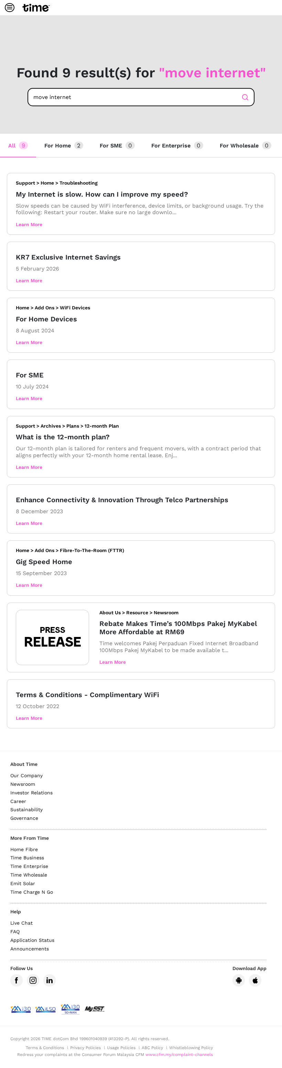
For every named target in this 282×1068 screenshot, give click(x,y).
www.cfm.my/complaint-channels (179, 1054)
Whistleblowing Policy (191, 1047)
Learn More (29, 224)
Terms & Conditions (45, 1047)
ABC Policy (152, 1047)
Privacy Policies (85, 1047)
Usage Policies (121, 1047)
